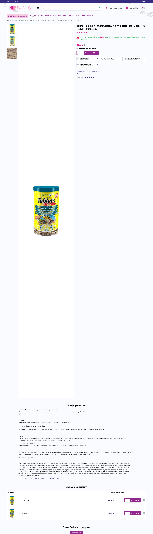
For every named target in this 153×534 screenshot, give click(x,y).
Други (32, 20)
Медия (33, 16)
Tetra (37, 20)
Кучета (15, 20)
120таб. (25, 513)
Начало (9, 20)
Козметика (24, 20)
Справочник (68, 16)
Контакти (15, 1)
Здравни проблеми (84, 16)
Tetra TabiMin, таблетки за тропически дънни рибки (57, 20)
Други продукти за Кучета (88, 71)
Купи (93, 53)
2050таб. (26, 500)
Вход (144, 1)
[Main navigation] (38, 8)
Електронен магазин (17, 16)
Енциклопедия (44, 16)
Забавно (57, 16)
